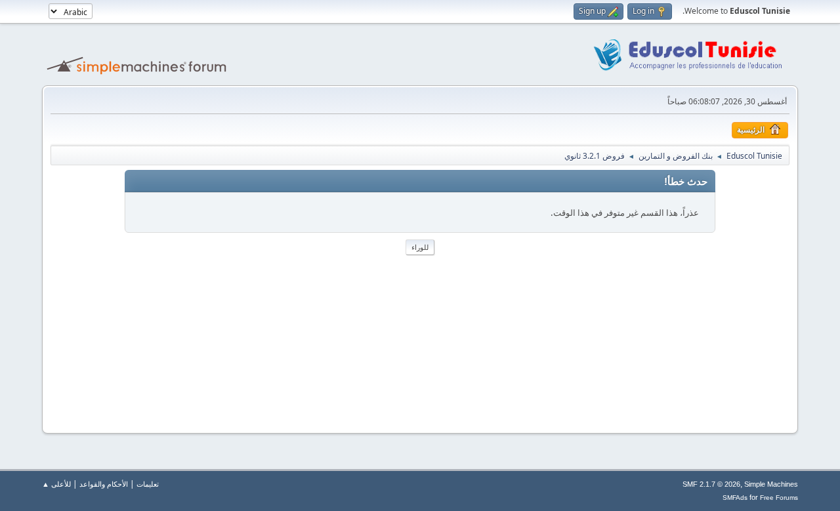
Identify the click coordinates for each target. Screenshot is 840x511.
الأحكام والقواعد (103, 484)
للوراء (420, 247)
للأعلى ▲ (56, 484)
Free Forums (779, 497)
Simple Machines (771, 484)
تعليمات (147, 484)
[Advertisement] (420, 337)
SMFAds (735, 497)
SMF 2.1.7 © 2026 (711, 484)
